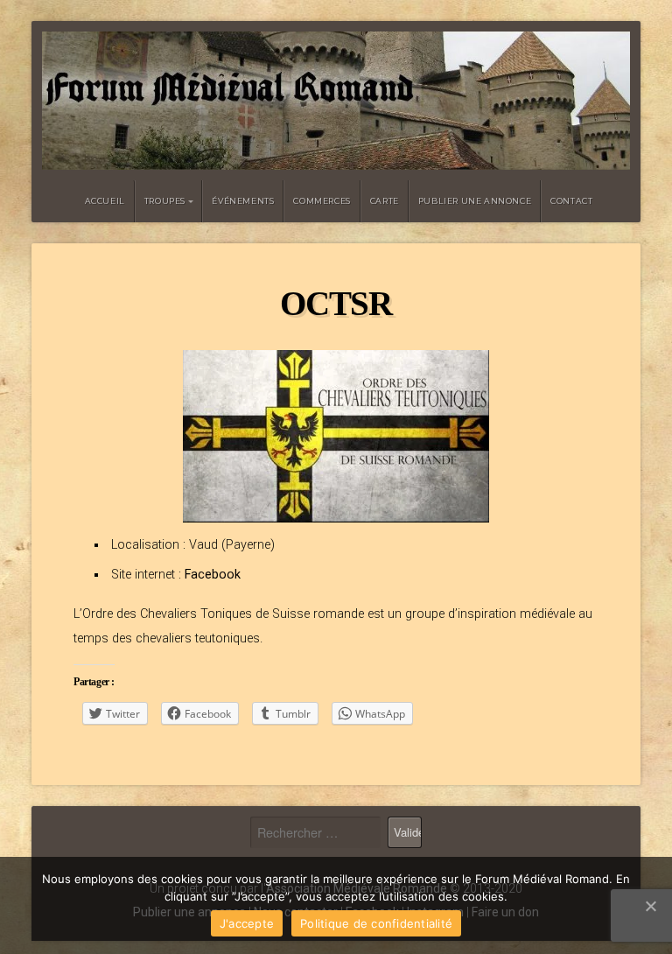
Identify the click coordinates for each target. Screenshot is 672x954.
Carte (384, 201)
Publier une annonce (474, 201)
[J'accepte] (650, 906)
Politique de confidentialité (376, 923)
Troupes (165, 201)
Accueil (105, 201)
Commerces (321, 201)
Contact (571, 201)
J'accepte (247, 923)
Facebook (211, 574)
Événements (243, 201)
